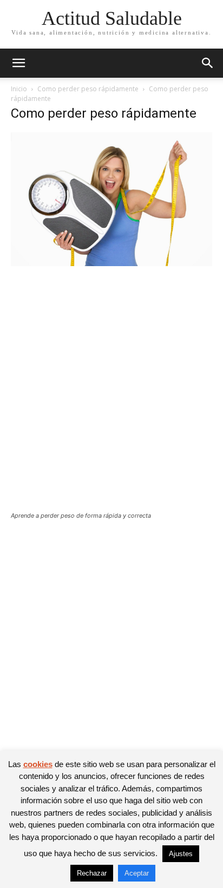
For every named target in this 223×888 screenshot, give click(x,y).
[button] (18, 63)
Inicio (19, 88)
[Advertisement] (111, 395)
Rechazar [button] (92, 873)
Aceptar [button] (136, 873)
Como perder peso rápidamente (88, 88)
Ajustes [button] (181, 854)
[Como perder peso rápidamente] (111, 263)
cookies (38, 764)
